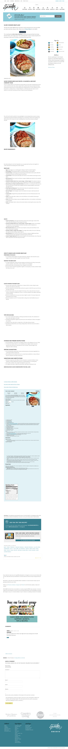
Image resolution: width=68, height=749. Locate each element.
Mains (27, 548)
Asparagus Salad (28, 727)
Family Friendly (11, 547)
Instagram (22, 526)
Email (6, 684)
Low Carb (51, 44)
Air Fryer (16, 736)
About (5, 725)
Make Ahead (33, 548)
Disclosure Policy (51, 67)
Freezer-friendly (29, 547)
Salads (16, 732)
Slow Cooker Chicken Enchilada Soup (11, 387)
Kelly (5, 555)
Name (6, 680)
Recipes (15, 550)
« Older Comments (8, 653)
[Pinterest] (56, 0)
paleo (8, 550)
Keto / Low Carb (14, 548)
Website (6, 689)
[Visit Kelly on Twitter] (38, 557)
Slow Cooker (31, 550)
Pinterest (9, 584)
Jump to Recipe (22, 32)
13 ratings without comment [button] (19, 657)
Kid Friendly (22, 548)
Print (32, 406)
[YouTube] (62, 0)
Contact (6, 726)
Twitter (23, 584)
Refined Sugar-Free (23, 550)
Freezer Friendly (19, 547)
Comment (7, 669)
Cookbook (6, 727)
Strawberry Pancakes (29, 729)
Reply (8, 637)
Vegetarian (52, 51)
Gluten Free (37, 547)
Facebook (14, 584)
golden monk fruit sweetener (14, 423)
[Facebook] (57, 0)
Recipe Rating (7, 665)
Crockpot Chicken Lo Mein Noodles (10, 381)
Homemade (6, 548)
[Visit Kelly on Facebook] (39, 557)
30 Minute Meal (17, 735)
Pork (11, 550)
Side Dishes (17, 731)
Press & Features (7, 728)
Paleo (60, 44)
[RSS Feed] (63, 0)
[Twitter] (60, 0)
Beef (5, 547)
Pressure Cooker (61, 51)
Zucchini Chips (28, 728)
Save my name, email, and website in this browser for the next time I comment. (20, 695)
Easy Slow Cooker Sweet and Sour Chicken (12, 384)
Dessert (16, 734)
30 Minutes (60, 49)
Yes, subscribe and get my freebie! (28, 540)
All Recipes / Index (18, 725)
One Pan (51, 42)
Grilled (16, 740)
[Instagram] (59, 0)
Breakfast (17, 728)
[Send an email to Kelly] (35, 557)
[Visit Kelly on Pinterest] (40, 557)
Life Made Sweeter (10, 7)
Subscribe (58, 16)
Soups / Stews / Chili (18, 733)
